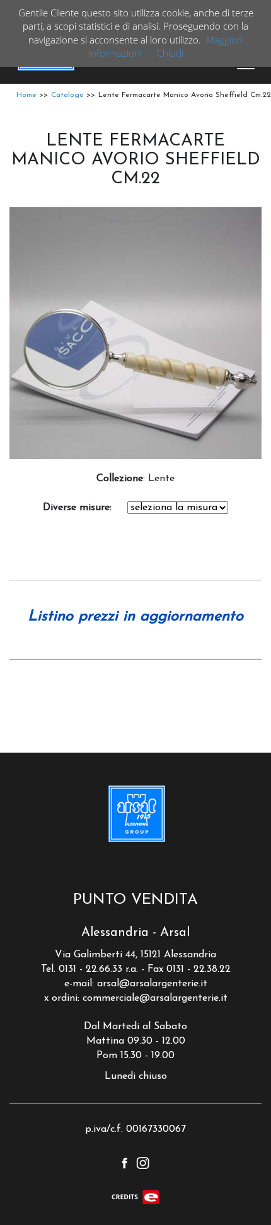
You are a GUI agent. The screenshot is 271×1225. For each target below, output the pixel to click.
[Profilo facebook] (124, 1162)
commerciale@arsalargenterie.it (155, 998)
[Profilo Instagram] (142, 1162)
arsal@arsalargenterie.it (152, 984)
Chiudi (170, 53)
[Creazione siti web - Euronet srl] (135, 1197)
